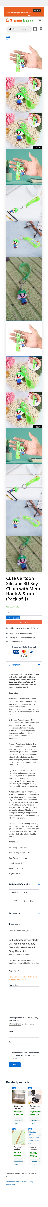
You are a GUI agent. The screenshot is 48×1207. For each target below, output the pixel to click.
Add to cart (14, 618)
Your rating (14, 971)
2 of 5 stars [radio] (22, 977)
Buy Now (24, 622)
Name (12, 1031)
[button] (40, 20)
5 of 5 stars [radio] (21, 979)
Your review (14, 985)
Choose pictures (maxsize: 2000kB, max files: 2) (23, 1019)
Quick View (18, 1101)
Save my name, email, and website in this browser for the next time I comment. (24, 1055)
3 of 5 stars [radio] (32, 977)
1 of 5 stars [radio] (13, 977)
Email (11, 1042)
